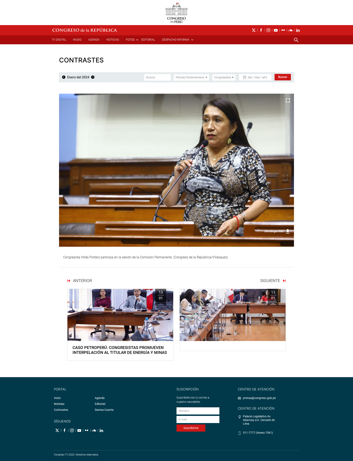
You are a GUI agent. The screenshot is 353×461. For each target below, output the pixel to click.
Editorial (148, 39)
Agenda (93, 39)
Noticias (112, 39)
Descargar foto (274, 231)
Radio (77, 39)
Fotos (130, 39)
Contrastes (61, 409)
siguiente (270, 280)
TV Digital (59, 39)
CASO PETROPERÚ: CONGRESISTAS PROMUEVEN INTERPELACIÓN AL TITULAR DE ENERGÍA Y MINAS (120, 350)
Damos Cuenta (104, 409)
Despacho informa (175, 39)
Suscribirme (190, 428)
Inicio (57, 398)
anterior (82, 280)
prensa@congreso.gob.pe (259, 398)
